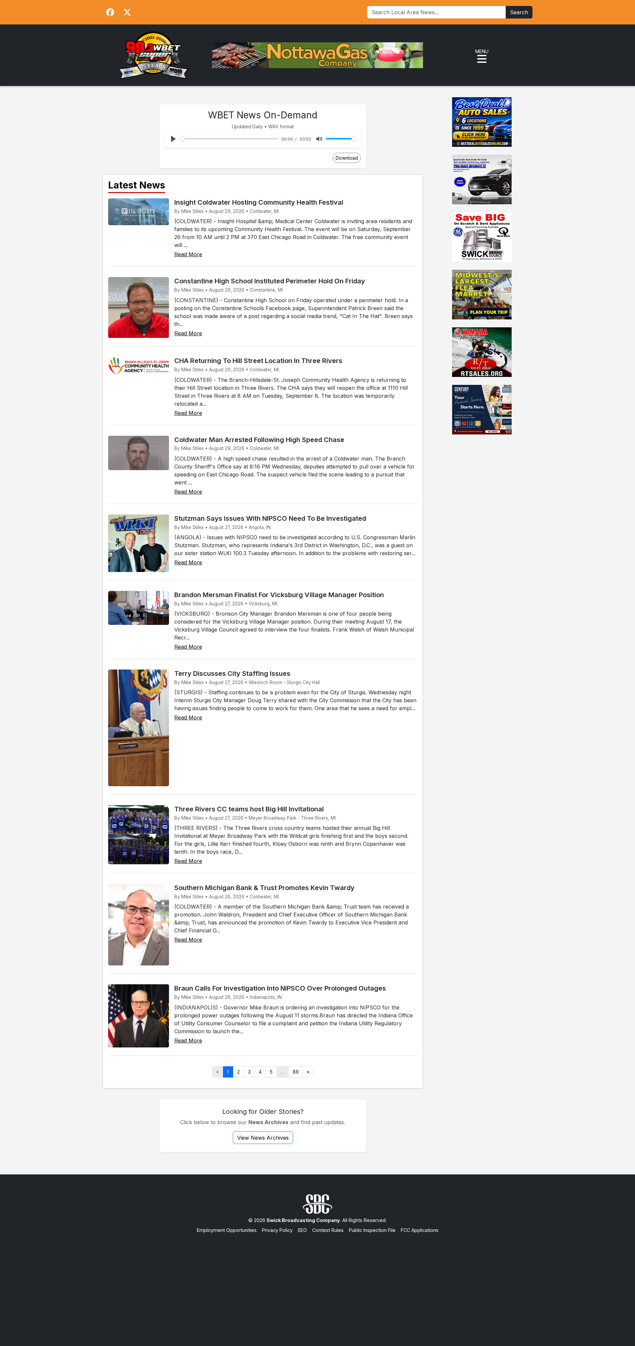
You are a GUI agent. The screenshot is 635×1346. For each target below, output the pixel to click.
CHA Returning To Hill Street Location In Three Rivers (258, 361)
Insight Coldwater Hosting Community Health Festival (258, 202)
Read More (188, 254)
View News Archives (263, 1137)
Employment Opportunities (227, 1230)
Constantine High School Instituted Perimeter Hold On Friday (269, 281)
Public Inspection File (372, 1230)
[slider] (229, 139)
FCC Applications (420, 1230)
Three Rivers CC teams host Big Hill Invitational (249, 809)
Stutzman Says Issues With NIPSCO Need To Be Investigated (270, 518)
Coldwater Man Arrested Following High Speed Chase (259, 440)
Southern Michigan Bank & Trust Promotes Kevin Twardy (264, 888)
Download (347, 158)
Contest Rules (328, 1230)
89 (296, 1072)
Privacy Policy (277, 1230)
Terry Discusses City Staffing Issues (232, 673)
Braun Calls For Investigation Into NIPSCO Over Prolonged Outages (280, 988)
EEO (302, 1230)
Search (519, 12)
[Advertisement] (317, 1283)
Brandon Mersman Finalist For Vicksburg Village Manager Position (279, 595)
